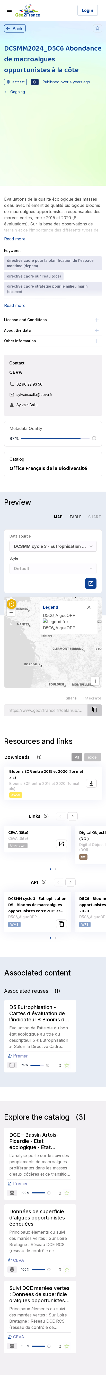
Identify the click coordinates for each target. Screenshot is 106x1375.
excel (93, 757)
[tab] (40, 517)
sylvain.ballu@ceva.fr (34, 394)
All (77, 757)
